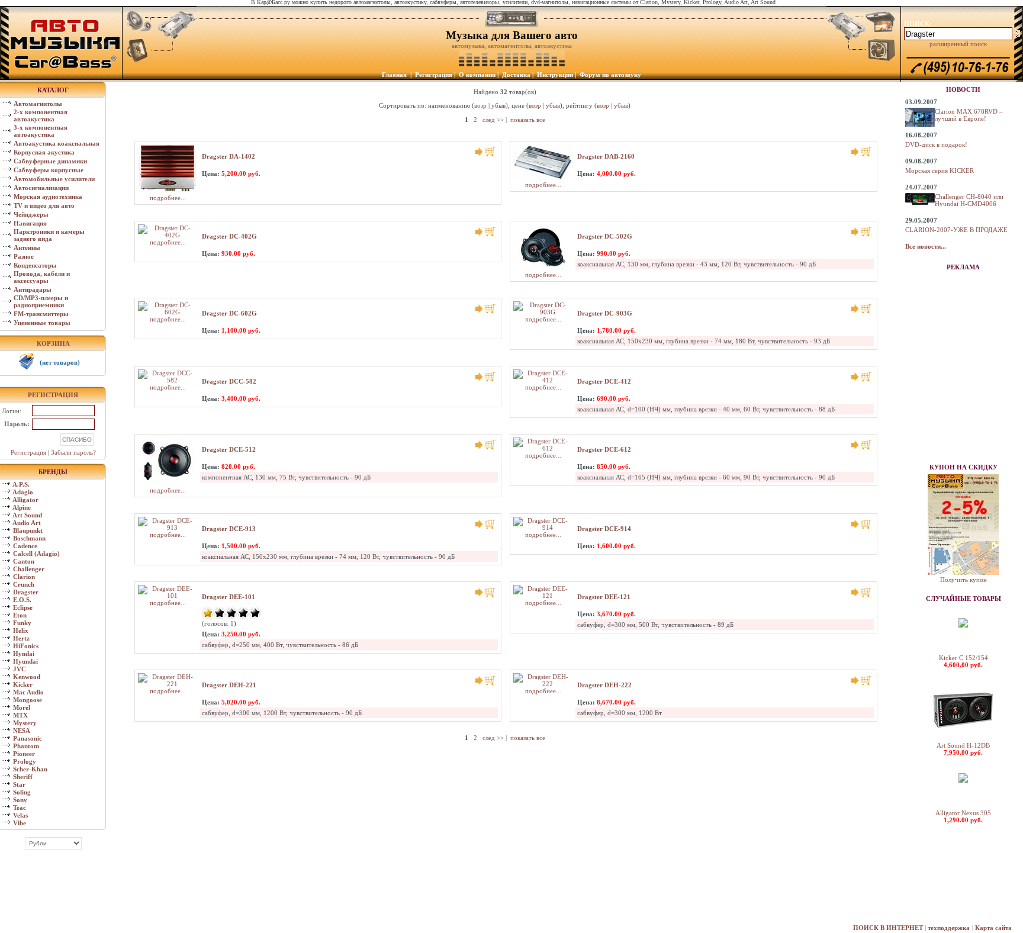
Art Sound (27, 515)
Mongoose (27, 699)
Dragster (25, 592)
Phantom (26, 745)
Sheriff (23, 776)
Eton (20, 615)
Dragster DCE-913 (229, 528)
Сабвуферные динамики (50, 161)
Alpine (21, 507)
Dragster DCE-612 (604, 449)
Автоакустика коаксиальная (56, 143)
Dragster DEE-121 (603, 596)
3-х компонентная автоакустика (40, 131)
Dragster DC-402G (229, 236)
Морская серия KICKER (939, 170)
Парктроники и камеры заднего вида (49, 235)
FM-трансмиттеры (41, 313)
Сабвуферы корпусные (48, 169)
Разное (24, 256)
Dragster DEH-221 (229, 685)
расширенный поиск (958, 43)
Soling (22, 792)
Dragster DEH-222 (604, 685)
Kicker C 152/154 (963, 657)
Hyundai (25, 661)
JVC (19, 669)
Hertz (21, 638)
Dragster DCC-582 (229, 381)
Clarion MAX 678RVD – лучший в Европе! (969, 115)
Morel (21, 707)
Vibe (19, 822)
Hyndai (23, 653)
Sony (20, 799)
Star (19, 784)
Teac (19, 807)
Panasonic (27, 738)
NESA (21, 730)
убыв (498, 105)
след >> (493, 119)
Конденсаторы (35, 265)
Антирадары (33, 289)
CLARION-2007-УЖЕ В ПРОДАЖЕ (956, 229)
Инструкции (555, 74)
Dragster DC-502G (604, 236)
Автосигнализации (41, 187)
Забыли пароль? (73, 452)
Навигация (30, 223)
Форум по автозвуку (610, 74)
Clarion (24, 576)
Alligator (25, 499)
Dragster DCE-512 (229, 449)
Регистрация (433, 74)
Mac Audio (28, 692)
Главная (394, 74)
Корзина (53, 343)
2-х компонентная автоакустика (40, 115)
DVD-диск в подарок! (936, 144)
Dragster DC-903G (604, 313)
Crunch (23, 584)
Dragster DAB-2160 (606, 156)
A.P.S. (21, 484)
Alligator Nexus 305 (963, 812)
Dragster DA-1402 (228, 156)
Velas (20, 815)
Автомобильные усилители (54, 178)
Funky (22, 622)
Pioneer (24, 753)
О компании (477, 74)
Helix (20, 630)
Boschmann (29, 538)
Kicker (23, 684)
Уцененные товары (42, 322)
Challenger (28, 568)
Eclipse (23, 607)
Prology (24, 761)
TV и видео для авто (44, 205)
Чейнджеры (31, 214)
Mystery (25, 722)
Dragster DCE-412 (604, 381)
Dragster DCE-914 (604, 528)
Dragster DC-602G (229, 313)
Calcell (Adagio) (36, 553)
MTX (20, 715)
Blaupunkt (28, 530)
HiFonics (25, 645)
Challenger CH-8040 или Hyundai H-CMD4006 (969, 200)
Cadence (25, 545)
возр (480, 105)
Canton (23, 561)
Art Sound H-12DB (963, 745)
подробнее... (168, 197)
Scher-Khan (30, 769)
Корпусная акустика (44, 152)
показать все (527, 119)
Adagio (22, 492)
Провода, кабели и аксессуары (42, 277)
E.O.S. (22, 599)
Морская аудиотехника (48, 196)
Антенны (27, 247)
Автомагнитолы (38, 103)
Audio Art (26, 522)
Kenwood (26, 676)
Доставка (516, 74)
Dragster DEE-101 (228, 596)
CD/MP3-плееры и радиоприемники (41, 301)
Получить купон (963, 579)
